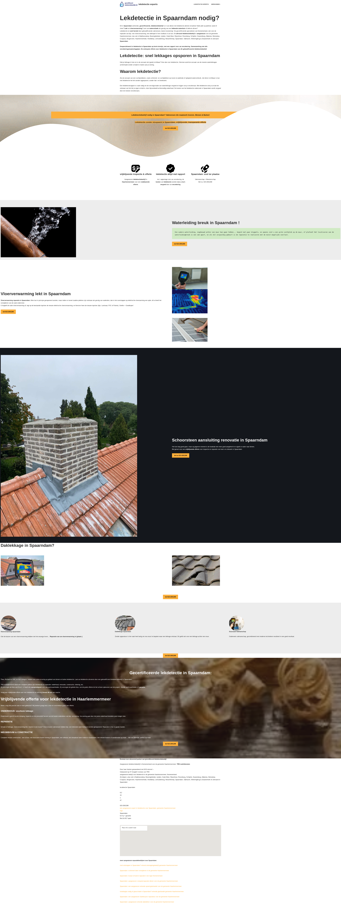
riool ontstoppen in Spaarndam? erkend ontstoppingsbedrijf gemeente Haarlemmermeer (149, 865)
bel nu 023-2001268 (180, 455)
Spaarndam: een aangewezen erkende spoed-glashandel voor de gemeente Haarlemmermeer (151, 886)
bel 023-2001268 (170, 128)
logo (121, 811)
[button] (220, 4)
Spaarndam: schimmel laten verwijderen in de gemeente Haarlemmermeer (144, 870)
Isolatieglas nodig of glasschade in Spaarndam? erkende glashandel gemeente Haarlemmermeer (152, 891)
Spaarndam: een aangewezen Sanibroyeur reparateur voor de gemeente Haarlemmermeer (149, 897)
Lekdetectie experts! (201, 4)
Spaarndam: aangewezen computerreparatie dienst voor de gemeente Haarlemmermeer (149, 881)
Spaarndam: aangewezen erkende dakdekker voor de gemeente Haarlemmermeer (147, 902)
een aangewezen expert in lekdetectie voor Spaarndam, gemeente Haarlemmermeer (148, 808)
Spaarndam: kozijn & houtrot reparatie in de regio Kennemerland (141, 876)
